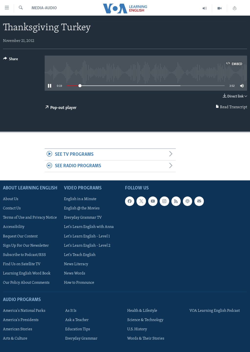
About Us (10, 199)
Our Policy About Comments (26, 283)
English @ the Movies (82, 208)
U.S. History (137, 329)
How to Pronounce (79, 283)
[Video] (219, 8)
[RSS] (176, 201)
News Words (74, 273)
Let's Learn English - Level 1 (87, 236)
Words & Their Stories (145, 339)
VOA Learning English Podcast (214, 311)
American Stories (17, 329)
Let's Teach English (79, 255)
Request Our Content (20, 236)
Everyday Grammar (81, 339)
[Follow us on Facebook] (129, 201)
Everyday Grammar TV (83, 218)
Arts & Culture (15, 339)
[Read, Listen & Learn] (234, 8)
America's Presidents (21, 320)
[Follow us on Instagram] (164, 201)
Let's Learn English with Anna (89, 227)
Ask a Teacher (77, 320)
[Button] (10, 60)
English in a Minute (80, 199)
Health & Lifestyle (142, 311)
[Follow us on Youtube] (152, 201)
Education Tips (77, 329)
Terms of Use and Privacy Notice (30, 218)
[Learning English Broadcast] (204, 8)
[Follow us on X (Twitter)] (141, 201)
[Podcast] (187, 201)
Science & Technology (145, 320)
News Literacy (76, 264)
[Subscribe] (199, 201)
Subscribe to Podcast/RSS (24, 255)
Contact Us (12, 208)
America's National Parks (24, 311)
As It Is (70, 311)
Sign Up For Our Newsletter (26, 245)
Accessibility (13, 227)
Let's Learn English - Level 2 (87, 245)
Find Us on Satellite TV (22, 264)
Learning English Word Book (27, 273)
